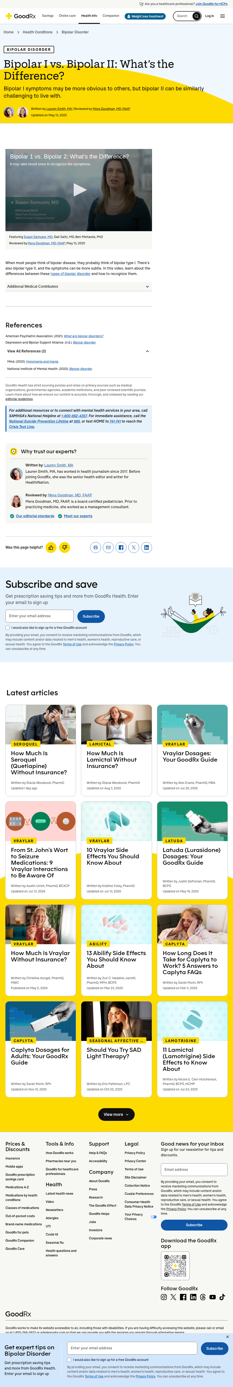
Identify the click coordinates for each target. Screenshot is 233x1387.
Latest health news (59, 1193)
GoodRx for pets (17, 1232)
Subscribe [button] (91, 616)
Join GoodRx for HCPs (212, 4)
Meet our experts (78, 516)
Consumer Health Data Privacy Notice (139, 1204)
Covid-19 (52, 1234)
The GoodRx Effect (102, 1206)
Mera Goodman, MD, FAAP (111, 109)
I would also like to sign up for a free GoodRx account (49, 628)
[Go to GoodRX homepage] (20, 16)
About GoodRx (99, 1181)
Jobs (92, 1222)
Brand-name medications (23, 1224)
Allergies (52, 1218)
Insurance (12, 1158)
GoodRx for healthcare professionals (62, 1171)
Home (9, 32)
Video (50, 1202)
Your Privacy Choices (134, 1216)
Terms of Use (72, 644)
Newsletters (54, 1210)
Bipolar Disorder (75, 32)
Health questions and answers (61, 1253)
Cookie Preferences (139, 1194)
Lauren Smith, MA (59, 109)
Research (96, 1197)
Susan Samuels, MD (38, 237)
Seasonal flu (55, 1243)
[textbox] (39, 616)
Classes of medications (22, 1208)
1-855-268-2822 (24, 1332)
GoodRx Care (15, 1249)
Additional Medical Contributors (32, 286)
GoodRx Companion (19, 1240)
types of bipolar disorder (71, 273)
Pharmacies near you (61, 1161)
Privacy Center (135, 1161)
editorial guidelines (19, 399)
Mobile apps (14, 1166)
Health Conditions (38, 32)
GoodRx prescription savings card (20, 1177)
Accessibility (98, 1161)
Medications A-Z (17, 1187)
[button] (144, 16)
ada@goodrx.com (52, 1332)
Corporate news (100, 1238)
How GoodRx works (59, 1153)
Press (93, 1189)
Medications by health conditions (21, 1197)
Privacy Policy (124, 644)
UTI (48, 1226)
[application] (78, 190)
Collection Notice (137, 1186)
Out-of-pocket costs (20, 1216)
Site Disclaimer (136, 1177)
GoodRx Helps (99, 1214)
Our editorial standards (35, 516)
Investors (95, 1230)
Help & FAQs (98, 1153)
